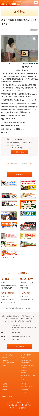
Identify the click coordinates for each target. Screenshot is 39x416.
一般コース (5, 357)
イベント (23, 379)
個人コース (5, 360)
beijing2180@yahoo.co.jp (16, 122)
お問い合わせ (19, 152)
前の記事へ (14, 163)
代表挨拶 (5, 386)
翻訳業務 (23, 357)
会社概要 (5, 384)
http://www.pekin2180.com (10, 125)
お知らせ (23, 384)
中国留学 (23, 372)
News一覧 (19, 175)
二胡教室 (23, 367)
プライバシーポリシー (27, 386)
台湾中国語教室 (25, 362)
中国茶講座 (24, 370)
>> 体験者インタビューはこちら (9, 257)
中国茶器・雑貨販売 (8, 396)
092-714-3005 (15, 145)
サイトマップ (24, 392)
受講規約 (5, 389)
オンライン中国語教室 (8, 362)
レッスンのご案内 (7, 355)
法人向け (4, 365)
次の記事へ (24, 163)
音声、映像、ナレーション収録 (28, 376)
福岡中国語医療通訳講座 (27, 365)
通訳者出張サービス (26, 360)
